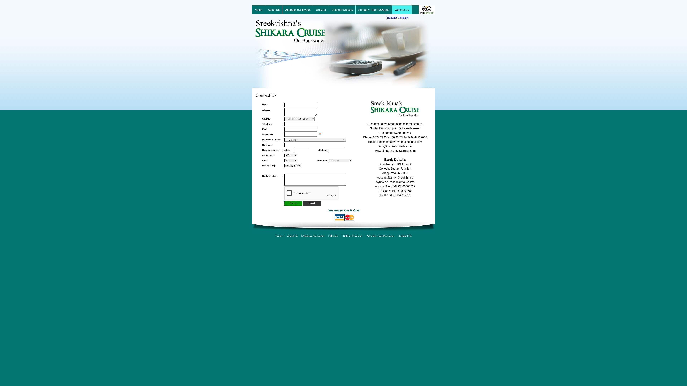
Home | (280, 235)
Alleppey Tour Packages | (382, 235)
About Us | (294, 235)
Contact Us (405, 235)
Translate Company (398, 17)
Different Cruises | (354, 235)
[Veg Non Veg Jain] (290, 161)
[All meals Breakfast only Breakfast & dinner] (340, 161)
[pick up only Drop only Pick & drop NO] (292, 166)
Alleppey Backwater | (315, 235)
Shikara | (336, 235)
